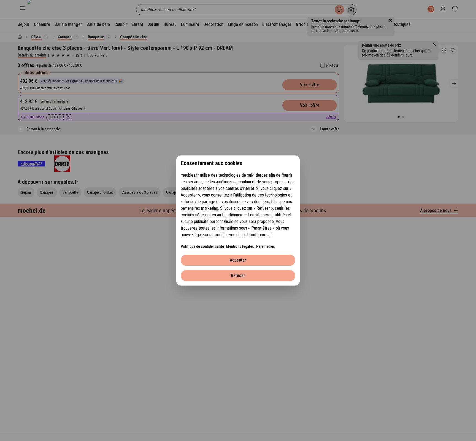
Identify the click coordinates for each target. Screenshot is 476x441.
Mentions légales (240, 246)
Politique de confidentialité (202, 246)
